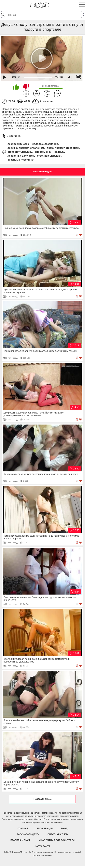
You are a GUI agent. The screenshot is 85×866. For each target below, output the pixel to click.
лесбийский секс (18, 143)
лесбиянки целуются (20, 155)
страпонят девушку (19, 151)
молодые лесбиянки (45, 143)
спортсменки (43, 151)
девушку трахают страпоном (25, 147)
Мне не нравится (26, 87)
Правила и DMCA (20, 840)
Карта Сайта (42, 846)
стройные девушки (49, 155)
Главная (23, 828)
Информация (26, 93)
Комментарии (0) (57, 93)
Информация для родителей (57, 840)
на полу (59, 151)
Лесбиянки (14, 135)
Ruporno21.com (30, 813)
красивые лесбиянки (20, 159)
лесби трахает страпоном (63, 147)
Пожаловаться (36, 93)
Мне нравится (16, 87)
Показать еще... (42, 799)
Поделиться (47, 93)
